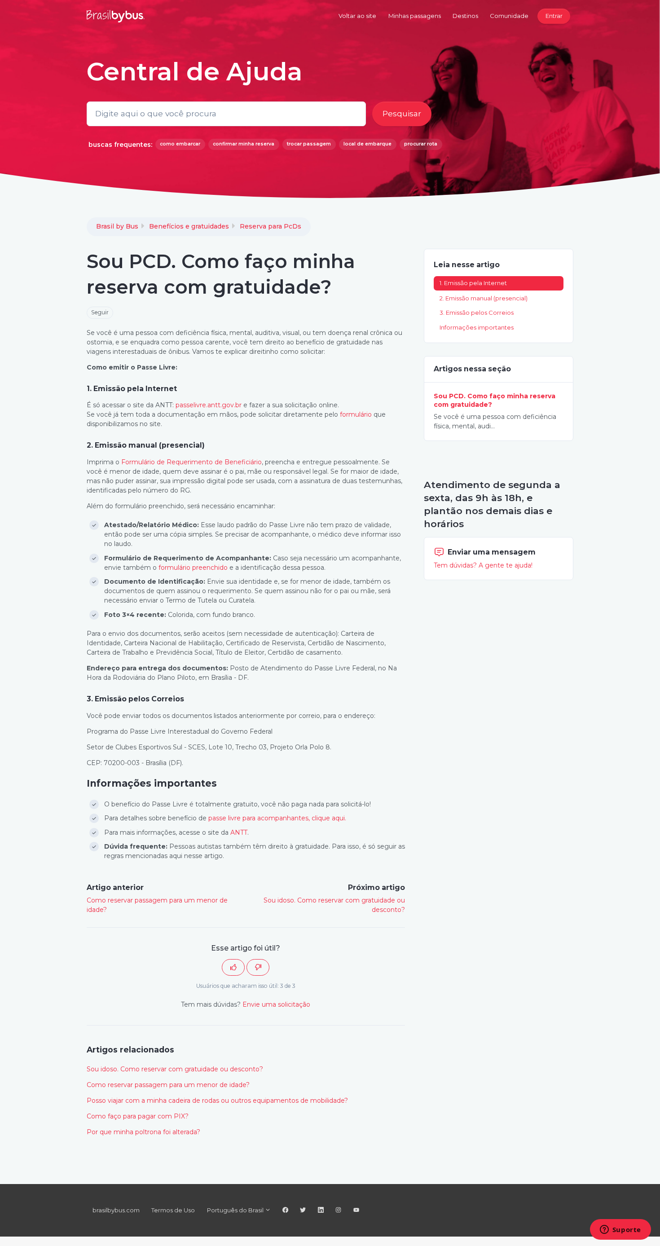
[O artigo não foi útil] (257, 967)
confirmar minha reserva (243, 144)
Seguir (100, 312)
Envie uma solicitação (276, 1004)
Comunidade (509, 15)
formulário (356, 414)
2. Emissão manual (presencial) (484, 297)
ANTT (238, 832)
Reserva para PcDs (270, 226)
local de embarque (367, 144)
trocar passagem (309, 144)
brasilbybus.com (116, 1210)
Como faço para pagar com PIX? (138, 1116)
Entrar (554, 15)
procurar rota (420, 144)
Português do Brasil (236, 1210)
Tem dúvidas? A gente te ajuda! (483, 565)
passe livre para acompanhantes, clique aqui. (277, 818)
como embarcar (180, 144)
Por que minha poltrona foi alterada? (143, 1132)
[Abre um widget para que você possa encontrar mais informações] (620, 1230)
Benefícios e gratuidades (189, 226)
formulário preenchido (193, 568)
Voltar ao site (357, 15)
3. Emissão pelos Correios (477, 312)
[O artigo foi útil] (233, 967)
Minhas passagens (414, 15)
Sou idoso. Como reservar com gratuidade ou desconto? (175, 1069)
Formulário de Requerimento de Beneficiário (191, 462)
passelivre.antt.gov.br (209, 405)
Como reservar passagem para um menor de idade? (168, 1085)
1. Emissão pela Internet (473, 282)
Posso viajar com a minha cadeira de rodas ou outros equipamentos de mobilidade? (217, 1100)
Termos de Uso (173, 1210)
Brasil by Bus (117, 226)
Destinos (465, 15)
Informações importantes (477, 327)
